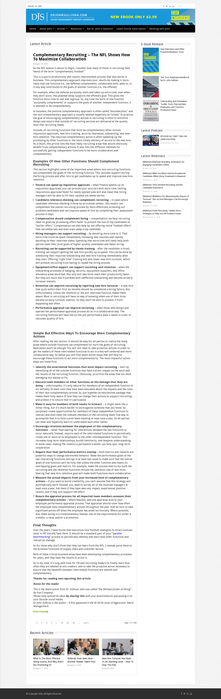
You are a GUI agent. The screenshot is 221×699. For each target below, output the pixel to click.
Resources (76, 28)
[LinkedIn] (170, 6)
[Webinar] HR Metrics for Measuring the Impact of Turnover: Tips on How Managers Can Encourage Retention (166, 199)
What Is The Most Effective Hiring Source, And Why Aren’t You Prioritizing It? (48, 661)
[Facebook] (164, 6)
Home (32, 28)
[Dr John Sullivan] (110, 17)
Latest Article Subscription (131, 28)
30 (73, 623)
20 (67, 623)
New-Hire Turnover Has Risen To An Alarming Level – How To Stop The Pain (117, 661)
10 (62, 623)
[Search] (192, 6)
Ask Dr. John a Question (100, 28)
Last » (86, 623)
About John (46, 28)
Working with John (159, 28)
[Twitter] (166, 6)
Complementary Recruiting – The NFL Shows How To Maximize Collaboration (81, 57)
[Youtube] (173, 6)
